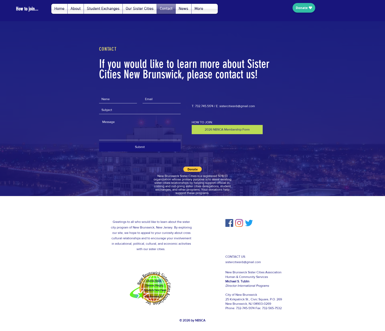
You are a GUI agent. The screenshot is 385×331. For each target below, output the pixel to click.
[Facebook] (229, 223)
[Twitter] (249, 223)
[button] (192, 169)
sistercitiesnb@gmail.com (237, 106)
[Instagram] (239, 223)
